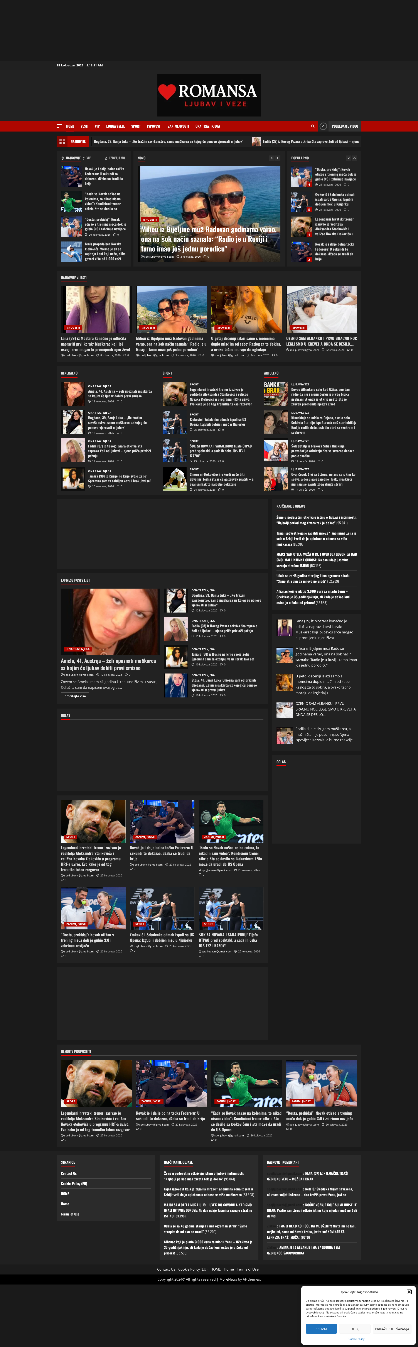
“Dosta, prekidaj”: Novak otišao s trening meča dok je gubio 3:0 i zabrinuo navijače (71, 226)
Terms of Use (70, 1214)
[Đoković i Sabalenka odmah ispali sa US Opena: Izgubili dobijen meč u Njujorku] (162, 908)
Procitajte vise (76, 697)
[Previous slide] (272, 158)
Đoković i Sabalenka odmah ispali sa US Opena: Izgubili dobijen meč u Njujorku (301, 176)
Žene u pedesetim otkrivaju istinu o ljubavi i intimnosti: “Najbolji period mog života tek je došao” (316, 520)
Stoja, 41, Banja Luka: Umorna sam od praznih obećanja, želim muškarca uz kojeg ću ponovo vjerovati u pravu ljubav (176, 685)
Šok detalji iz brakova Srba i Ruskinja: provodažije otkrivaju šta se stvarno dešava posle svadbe (276, 450)
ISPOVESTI (154, 126)
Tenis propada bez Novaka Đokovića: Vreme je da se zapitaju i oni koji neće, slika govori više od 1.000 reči (71, 251)
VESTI (84, 126)
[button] (409, 1292)
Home (70, 126)
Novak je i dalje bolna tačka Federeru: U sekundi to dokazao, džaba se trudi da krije (71, 176)
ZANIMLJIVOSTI (178, 126)
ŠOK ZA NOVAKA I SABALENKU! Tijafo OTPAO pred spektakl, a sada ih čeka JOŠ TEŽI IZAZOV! (175, 450)
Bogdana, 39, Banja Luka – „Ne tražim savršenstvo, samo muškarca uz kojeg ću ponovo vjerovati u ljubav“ (101, 141)
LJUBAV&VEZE (115, 126)
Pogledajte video (345, 126)
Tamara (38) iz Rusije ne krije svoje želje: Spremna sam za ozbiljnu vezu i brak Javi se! (73, 479)
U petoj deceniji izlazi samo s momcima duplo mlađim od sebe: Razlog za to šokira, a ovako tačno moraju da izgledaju (205, 239)
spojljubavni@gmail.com (159, 256)
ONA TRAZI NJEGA (208, 126)
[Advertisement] (130, 30)
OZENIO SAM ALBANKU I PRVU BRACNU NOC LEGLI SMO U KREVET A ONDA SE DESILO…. (321, 340)
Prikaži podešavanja (392, 1329)
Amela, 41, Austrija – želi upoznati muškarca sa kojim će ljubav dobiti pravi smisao (73, 394)
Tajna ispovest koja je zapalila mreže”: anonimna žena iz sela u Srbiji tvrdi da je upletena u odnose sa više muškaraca (316, 538)
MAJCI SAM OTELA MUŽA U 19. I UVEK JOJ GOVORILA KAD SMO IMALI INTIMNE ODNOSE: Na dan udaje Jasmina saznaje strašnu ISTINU (316, 560)
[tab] (72, 158)
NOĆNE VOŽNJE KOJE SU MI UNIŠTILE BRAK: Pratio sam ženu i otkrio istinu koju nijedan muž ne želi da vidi (312, 1210)
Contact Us (69, 1173)
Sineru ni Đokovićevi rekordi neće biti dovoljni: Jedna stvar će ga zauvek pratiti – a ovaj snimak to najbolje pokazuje (175, 479)
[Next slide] (277, 158)
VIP (97, 126)
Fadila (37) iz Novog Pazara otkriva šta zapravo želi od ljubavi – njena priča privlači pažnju (259, 141)
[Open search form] (313, 126)
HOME (65, 1193)
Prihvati (321, 1329)
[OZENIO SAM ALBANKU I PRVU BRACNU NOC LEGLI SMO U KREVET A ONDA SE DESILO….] (321, 310)
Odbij (355, 1329)
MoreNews (228, 1279)
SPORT (136, 126)
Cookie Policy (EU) (74, 1183)
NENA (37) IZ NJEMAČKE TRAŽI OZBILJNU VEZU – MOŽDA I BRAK (307, 1176)
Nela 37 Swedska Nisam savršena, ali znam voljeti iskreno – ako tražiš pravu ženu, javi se (310, 1191)
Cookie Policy (356, 1339)
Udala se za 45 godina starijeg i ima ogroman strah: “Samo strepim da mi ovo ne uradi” (312, 578)
